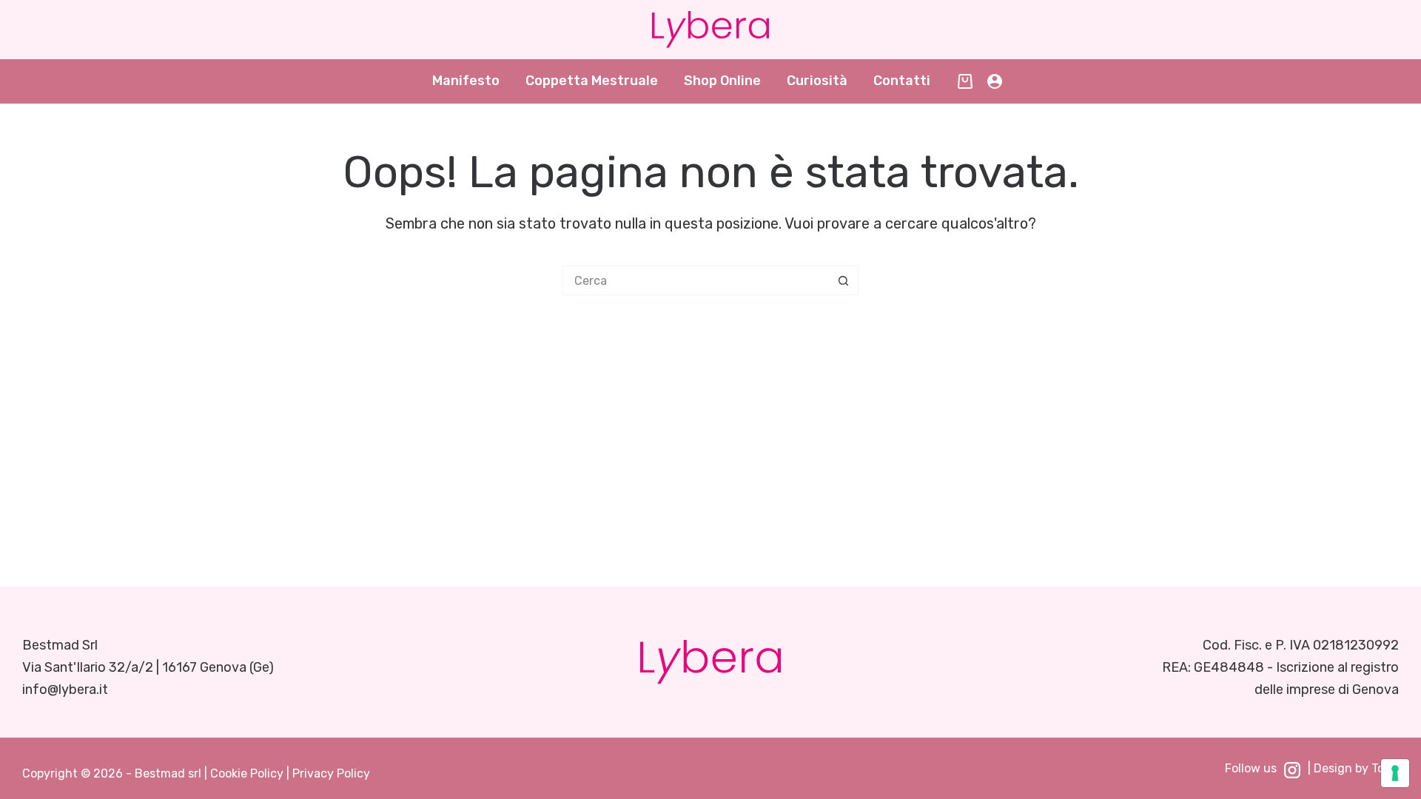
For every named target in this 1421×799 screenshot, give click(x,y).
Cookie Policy (246, 773)
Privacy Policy (331, 773)
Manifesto (466, 81)
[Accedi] (994, 81)
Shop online (722, 81)
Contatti (901, 81)
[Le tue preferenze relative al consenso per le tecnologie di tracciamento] (1395, 773)
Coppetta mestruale (591, 81)
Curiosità (817, 81)
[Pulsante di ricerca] (844, 280)
